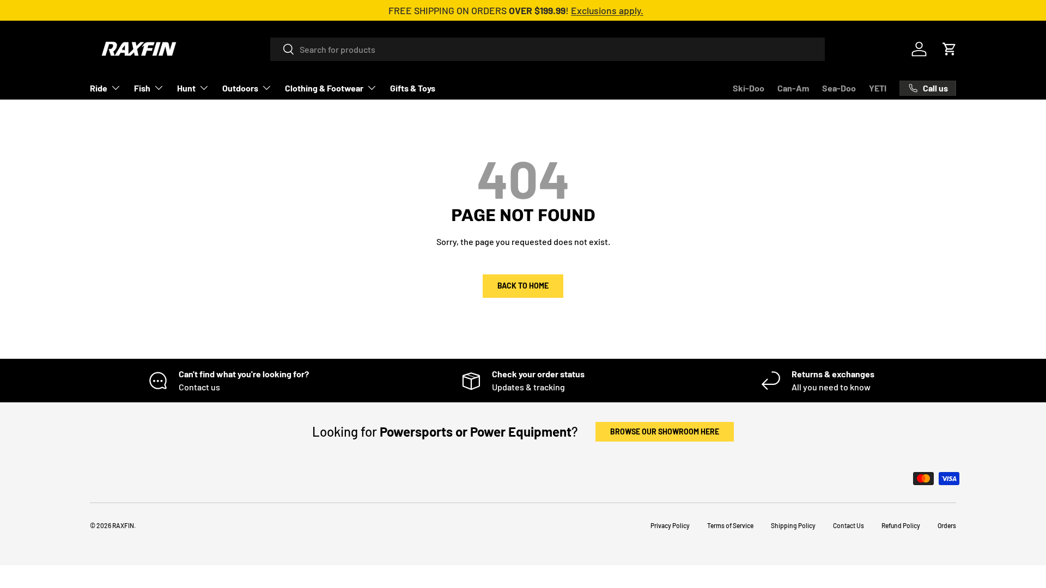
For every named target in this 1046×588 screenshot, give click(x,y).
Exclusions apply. (607, 10)
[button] (950, 49)
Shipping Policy (793, 525)
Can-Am (793, 88)
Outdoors (240, 88)
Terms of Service (730, 525)
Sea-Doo (839, 88)
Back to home (523, 285)
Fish (142, 88)
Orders (947, 525)
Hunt (186, 88)
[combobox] (547, 49)
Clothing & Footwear (324, 88)
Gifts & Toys (412, 88)
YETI (877, 88)
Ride (98, 88)
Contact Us (848, 525)
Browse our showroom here (664, 431)
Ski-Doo (748, 88)
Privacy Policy (670, 525)
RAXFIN (123, 525)
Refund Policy (900, 525)
